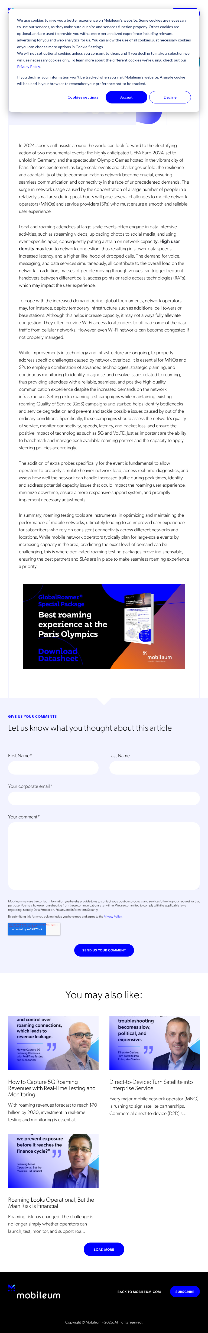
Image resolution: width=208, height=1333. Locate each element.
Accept (126, 97)
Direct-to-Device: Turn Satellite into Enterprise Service (151, 1084)
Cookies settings (82, 97)
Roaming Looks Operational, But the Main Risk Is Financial (51, 1202)
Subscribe (185, 1291)
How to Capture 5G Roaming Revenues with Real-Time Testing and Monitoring (52, 1087)
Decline (170, 97)
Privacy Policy (28, 66)
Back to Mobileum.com (139, 1291)
